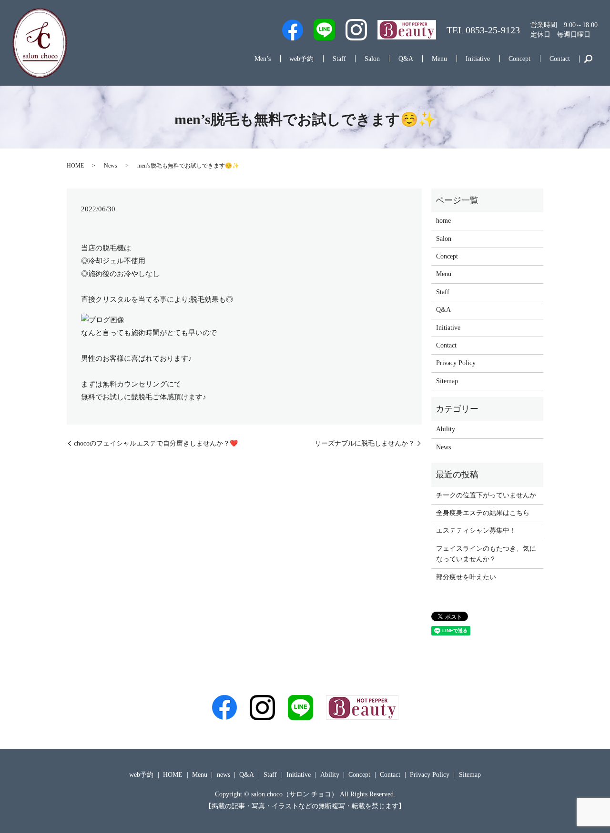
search (588, 59)
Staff (339, 58)
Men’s (262, 58)
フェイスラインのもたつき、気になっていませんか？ (486, 554)
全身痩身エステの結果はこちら (482, 512)
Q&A (405, 58)
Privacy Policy (456, 363)
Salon (372, 58)
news (223, 774)
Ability (445, 429)
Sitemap (447, 381)
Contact (559, 58)
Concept (519, 58)
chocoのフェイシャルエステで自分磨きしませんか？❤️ (156, 443)
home (443, 220)
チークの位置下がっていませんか (486, 495)
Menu (439, 58)
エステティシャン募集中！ (476, 530)
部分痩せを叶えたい (466, 577)
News (110, 165)
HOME (75, 165)
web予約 (301, 58)
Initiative (478, 58)
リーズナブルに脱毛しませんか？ (365, 443)
